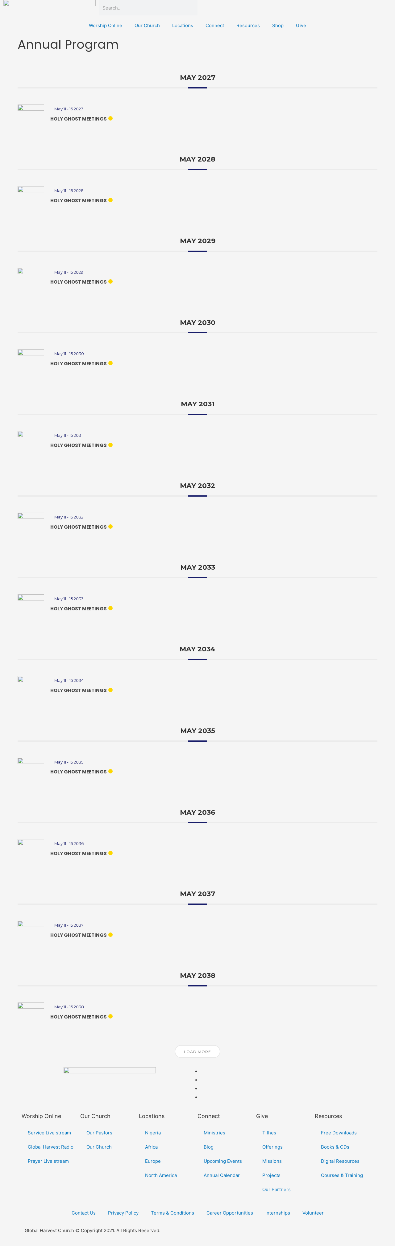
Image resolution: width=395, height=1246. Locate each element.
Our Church (147, 25)
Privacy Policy (123, 1213)
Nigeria (153, 1133)
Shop (278, 25)
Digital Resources (340, 1161)
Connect (215, 25)
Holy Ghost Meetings (78, 119)
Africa (151, 1147)
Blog (209, 1147)
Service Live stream (49, 1133)
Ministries (214, 1133)
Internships (277, 1213)
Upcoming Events (223, 1161)
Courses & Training (342, 1175)
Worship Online (105, 25)
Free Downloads (339, 1133)
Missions (272, 1161)
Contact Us (84, 1213)
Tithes (269, 1133)
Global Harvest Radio (50, 1147)
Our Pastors (99, 1133)
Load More (197, 1051)
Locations (182, 25)
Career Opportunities (229, 1213)
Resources (248, 25)
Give (301, 25)
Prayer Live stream (48, 1161)
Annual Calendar (222, 1175)
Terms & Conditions (172, 1213)
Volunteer (313, 1213)
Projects (271, 1175)
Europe (153, 1161)
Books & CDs (335, 1147)
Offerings (272, 1147)
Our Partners (276, 1189)
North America (161, 1175)
